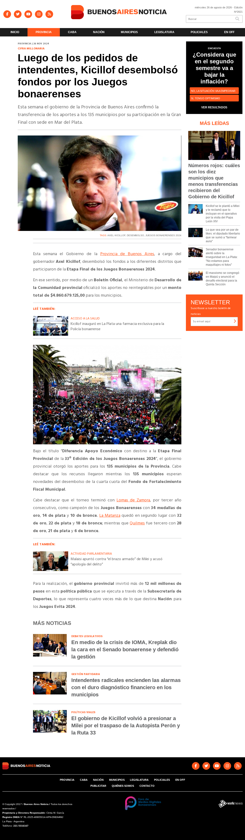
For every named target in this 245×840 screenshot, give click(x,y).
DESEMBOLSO (135, 235)
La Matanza (109, 515)
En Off (229, 32)
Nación (99, 32)
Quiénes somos (123, 785)
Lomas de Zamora (133, 500)
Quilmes (137, 523)
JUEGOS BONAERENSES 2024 (163, 235)
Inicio (15, 32)
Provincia (44, 32)
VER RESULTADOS (214, 107)
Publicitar (98, 785)
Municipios (129, 32)
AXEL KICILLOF (116, 235)
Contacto (147, 785)
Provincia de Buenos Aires (127, 254)
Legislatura (164, 32)
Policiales (199, 32)
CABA (72, 32)
